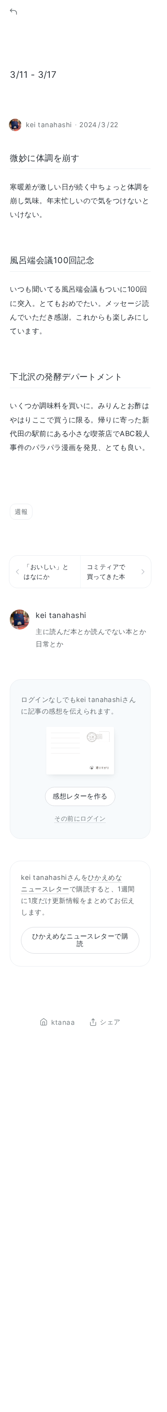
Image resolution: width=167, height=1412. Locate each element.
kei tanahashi (61, 615)
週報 (21, 511)
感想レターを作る (80, 796)
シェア (110, 1022)
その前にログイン (80, 818)
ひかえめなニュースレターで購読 (80, 940)
